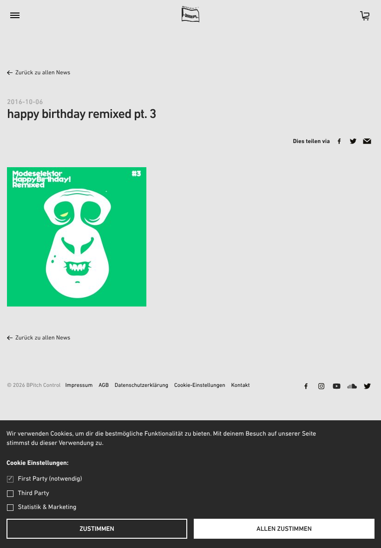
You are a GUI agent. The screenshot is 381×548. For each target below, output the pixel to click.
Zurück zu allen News (42, 73)
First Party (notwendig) (50, 479)
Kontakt (240, 386)
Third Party (33, 493)
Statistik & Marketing (47, 507)
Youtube (336, 387)
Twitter (367, 387)
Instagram (321, 387)
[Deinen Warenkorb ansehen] (360, 18)
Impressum (78, 386)
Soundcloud (352, 387)
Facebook (306, 387)
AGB (104, 386)
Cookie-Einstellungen (199, 386)
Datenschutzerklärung (141, 386)
